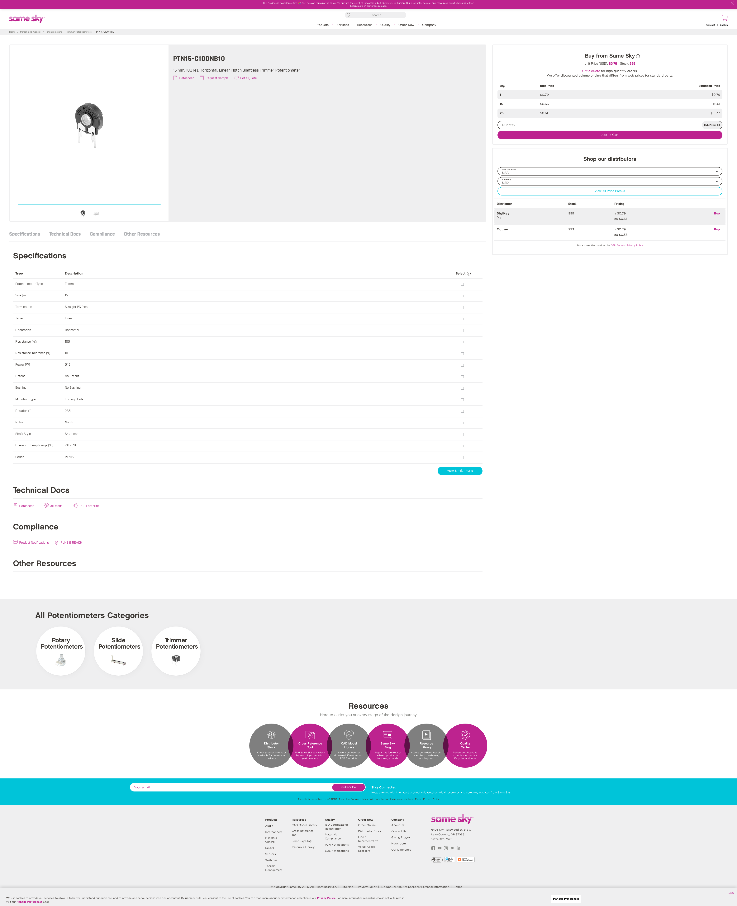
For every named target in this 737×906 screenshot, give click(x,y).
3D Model (56, 506)
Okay (731, 892)
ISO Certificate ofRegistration (336, 826)
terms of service (390, 799)
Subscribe (348, 787)
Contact (710, 25)
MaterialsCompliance (333, 836)
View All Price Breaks (610, 191)
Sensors (270, 854)
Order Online (367, 825)
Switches (271, 860)
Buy (717, 213)
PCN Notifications (337, 844)
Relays (269, 847)
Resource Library (303, 847)
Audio (269, 825)
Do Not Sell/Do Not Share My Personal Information (415, 886)
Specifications (24, 233)
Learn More (414, 799)
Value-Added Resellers (366, 848)
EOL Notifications (337, 850)
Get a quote (591, 71)
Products (322, 25)
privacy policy (367, 799)
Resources (364, 25)
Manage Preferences (29, 901)
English (724, 25)
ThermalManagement (274, 867)
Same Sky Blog (301, 841)
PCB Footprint (89, 506)
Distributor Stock (369, 831)
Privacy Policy (431, 799)
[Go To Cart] (724, 18)
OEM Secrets (618, 245)
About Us (397, 825)
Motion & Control (271, 839)
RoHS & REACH (71, 542)
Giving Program (401, 837)
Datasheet (186, 78)
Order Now (406, 25)
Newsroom (398, 843)
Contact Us (398, 831)
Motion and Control (30, 32)
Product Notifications (34, 542)
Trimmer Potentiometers (79, 32)
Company (429, 25)
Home (12, 32)
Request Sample (217, 78)
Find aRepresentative (368, 839)
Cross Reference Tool (302, 832)
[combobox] (375, 15)
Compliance (102, 233)
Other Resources (142, 233)
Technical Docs (65, 233)
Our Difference (401, 849)
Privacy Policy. (635, 245)
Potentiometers (54, 32)
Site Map (347, 886)
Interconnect (274, 831)
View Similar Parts (460, 470)
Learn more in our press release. (368, 5)
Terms (458, 886)
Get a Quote (248, 78)
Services (343, 25)
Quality (385, 25)
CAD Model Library (304, 825)
